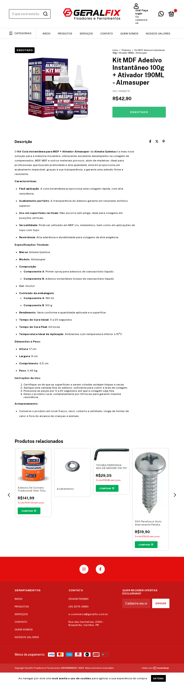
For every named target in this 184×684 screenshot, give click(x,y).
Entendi (158, 678)
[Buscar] (45, 14)
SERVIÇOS (86, 33)
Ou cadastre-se (141, 20)
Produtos (126, 50)
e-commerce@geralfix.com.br (88, 614)
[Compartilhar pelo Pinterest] (163, 141)
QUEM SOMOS (129, 33)
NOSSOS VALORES (158, 33)
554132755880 (78, 598)
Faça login (141, 12)
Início (115, 50)
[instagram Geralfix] (83, 569)
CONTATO (106, 33)
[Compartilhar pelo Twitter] (156, 141)
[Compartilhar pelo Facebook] (150, 141)
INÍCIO (46, 33)
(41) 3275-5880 (78, 606)
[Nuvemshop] (155, 668)
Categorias (22, 33)
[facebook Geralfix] (100, 569)
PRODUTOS (65, 33)
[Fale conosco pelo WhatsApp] (161, 15)
